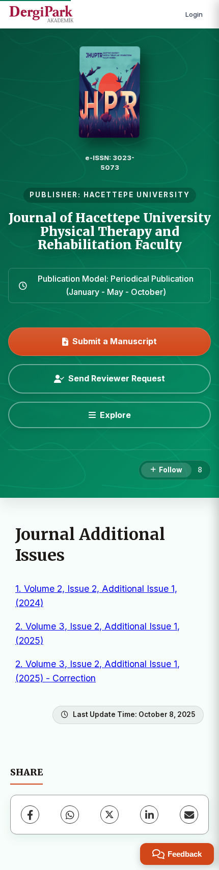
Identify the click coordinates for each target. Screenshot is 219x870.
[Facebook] (30, 814)
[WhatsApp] (70, 814)
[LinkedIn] (149, 814)
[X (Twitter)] (109, 814)
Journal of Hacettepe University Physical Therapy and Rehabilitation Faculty (110, 231)
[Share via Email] (189, 814)
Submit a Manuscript (114, 341)
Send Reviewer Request (116, 378)
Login (194, 14)
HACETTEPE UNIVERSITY (137, 195)
